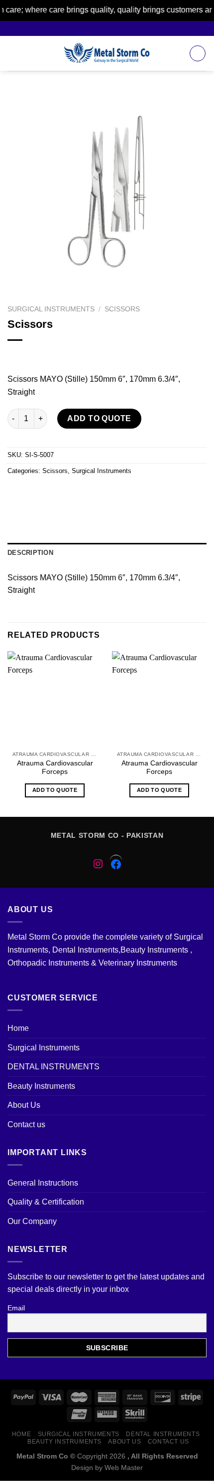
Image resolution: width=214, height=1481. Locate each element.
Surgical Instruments (51, 309)
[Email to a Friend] (70, 493)
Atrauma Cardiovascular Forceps (55, 767)
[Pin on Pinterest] (88, 493)
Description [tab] (30, 552)
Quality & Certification (45, 1202)
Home (18, 1028)
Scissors (122, 309)
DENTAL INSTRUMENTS (53, 1066)
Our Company (32, 1221)
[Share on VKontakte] (106, 493)
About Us (23, 1105)
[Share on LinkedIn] (124, 493)
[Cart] (198, 53)
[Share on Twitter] (52, 493)
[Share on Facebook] (34, 493)
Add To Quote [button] (54, 790)
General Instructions (42, 1183)
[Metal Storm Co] (107, 53)
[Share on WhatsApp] (16, 493)
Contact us (26, 1124)
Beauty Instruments (41, 1086)
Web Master (124, 1468)
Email (16, 1308)
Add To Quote (99, 418)
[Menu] (13, 53)
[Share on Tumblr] (142, 493)
